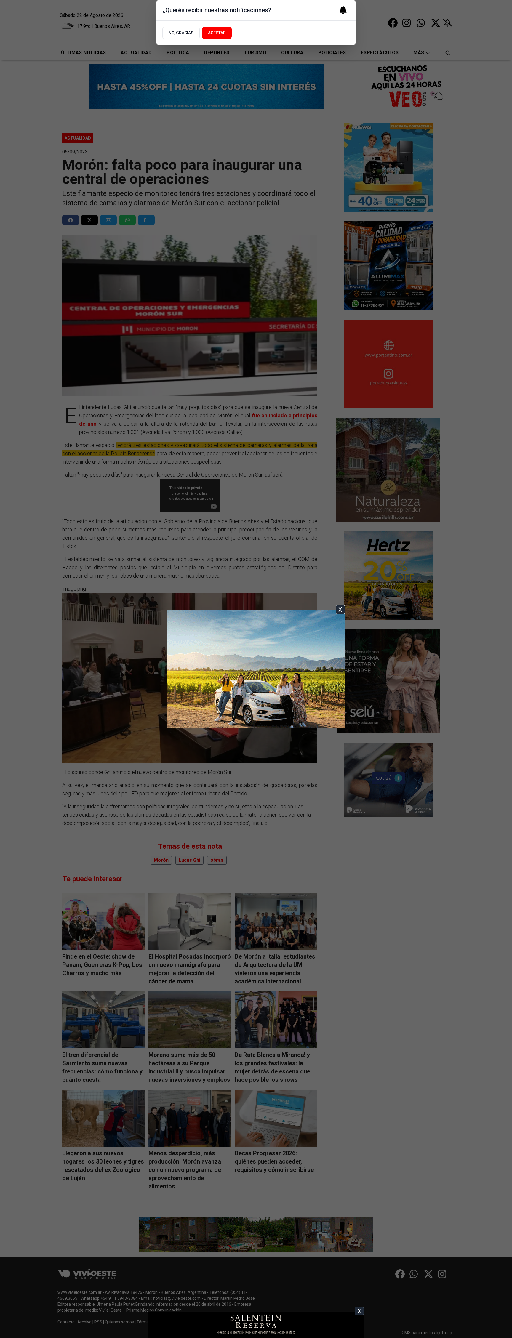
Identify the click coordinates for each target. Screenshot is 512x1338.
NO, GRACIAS (181, 33)
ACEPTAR (217, 33)
